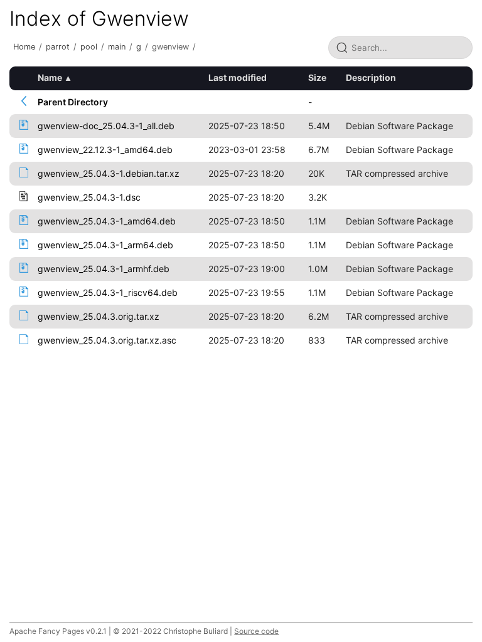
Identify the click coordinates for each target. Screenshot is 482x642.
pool (88, 46)
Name (50, 77)
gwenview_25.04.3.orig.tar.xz (98, 316)
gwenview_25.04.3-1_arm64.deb (105, 244)
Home (24, 46)
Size (317, 77)
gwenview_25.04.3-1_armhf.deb (103, 268)
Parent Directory (73, 102)
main (117, 46)
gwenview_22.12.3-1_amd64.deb (105, 149)
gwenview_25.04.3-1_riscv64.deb (108, 292)
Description (371, 77)
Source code (256, 631)
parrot (58, 46)
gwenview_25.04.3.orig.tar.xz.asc (107, 340)
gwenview (170, 46)
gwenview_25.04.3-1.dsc (89, 197)
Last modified (237, 77)
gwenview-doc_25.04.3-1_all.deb (106, 125)
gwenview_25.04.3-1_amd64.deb (107, 221)
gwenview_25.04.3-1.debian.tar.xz (108, 173)
